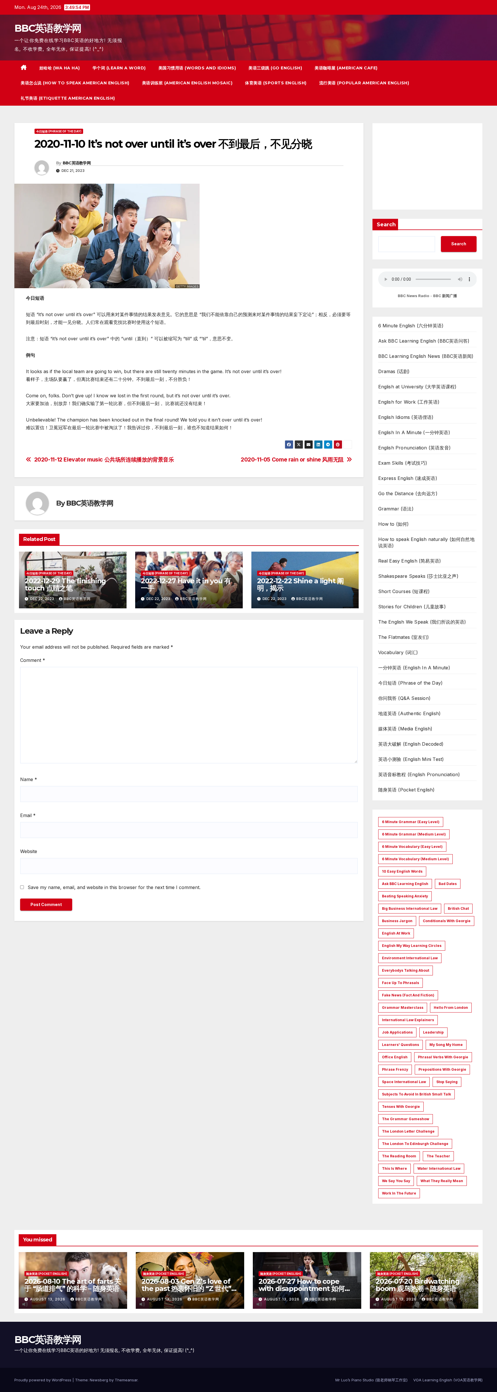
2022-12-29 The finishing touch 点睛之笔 (65, 584)
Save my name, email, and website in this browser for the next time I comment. (114, 887)
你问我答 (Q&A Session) (404, 698)
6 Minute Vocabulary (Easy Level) (412, 846)
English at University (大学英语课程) (417, 387)
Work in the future (399, 1193)
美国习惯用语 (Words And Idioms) (197, 68)
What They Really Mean (441, 1181)
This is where (394, 1168)
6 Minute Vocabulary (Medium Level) (415, 859)
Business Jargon (397, 921)
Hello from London (451, 1007)
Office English (395, 1057)
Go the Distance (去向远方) (407, 493)
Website (28, 851)
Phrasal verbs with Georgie (443, 1057)
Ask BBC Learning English (405, 884)
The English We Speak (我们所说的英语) (422, 622)
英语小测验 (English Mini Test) (411, 759)
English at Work (396, 933)
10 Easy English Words (402, 871)
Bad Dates (448, 884)
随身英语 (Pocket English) (406, 790)
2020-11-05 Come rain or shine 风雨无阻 (292, 459)
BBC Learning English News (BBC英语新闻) (426, 356)
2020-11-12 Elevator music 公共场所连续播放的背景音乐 (104, 459)
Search (386, 224)
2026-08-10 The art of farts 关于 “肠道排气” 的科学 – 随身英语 (72, 1285)
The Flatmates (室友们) (403, 637)
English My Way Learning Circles (411, 945)
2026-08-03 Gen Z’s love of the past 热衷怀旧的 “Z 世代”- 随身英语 (188, 1288)
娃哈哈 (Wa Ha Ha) (59, 68)
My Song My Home (446, 1044)
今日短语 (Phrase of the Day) (58, 131)
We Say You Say (396, 1181)
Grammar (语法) (396, 509)
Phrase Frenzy (395, 1069)
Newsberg (99, 1380)
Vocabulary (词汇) (398, 652)
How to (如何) (393, 524)
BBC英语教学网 (47, 28)
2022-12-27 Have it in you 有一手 (186, 584)
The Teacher (438, 1156)
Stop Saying (447, 1082)
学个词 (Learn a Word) (119, 68)
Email (28, 815)
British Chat (458, 908)
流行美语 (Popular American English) (364, 83)
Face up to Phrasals (400, 983)
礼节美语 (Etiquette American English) (68, 98)
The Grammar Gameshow (405, 1119)
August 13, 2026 (48, 1299)
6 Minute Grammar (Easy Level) (410, 822)
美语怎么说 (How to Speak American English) (75, 83)
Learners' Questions (400, 1044)
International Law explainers (408, 1020)
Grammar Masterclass (402, 1007)
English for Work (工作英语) (409, 402)
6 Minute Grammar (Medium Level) (414, 834)
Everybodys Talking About (405, 970)
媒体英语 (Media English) (405, 729)
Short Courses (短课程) (404, 591)
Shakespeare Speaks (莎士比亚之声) (418, 576)
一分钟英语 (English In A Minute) (414, 668)
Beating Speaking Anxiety (405, 896)
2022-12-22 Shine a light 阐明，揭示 (300, 584)
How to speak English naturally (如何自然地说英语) (426, 542)
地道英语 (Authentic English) (409, 713)
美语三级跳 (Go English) (275, 68)
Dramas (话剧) (394, 371)
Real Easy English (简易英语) (409, 561)
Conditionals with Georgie (447, 921)
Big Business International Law (409, 908)
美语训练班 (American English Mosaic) (187, 83)
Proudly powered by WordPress (43, 1380)
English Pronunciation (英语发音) (414, 448)
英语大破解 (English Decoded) (411, 744)
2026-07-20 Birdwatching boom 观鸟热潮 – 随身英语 (417, 1285)
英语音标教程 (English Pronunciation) (419, 774)
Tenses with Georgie (401, 1106)
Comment (32, 660)
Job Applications (397, 1032)
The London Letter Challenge (408, 1131)
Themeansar (126, 1380)
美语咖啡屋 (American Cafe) (346, 68)
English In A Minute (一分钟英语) (414, 432)
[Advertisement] (427, 166)
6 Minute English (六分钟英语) (411, 325)
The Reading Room (399, 1156)
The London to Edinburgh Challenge (415, 1144)
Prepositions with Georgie (442, 1069)
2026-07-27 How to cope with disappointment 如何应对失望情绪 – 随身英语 (305, 1288)
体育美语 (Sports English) (276, 83)
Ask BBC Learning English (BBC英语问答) (424, 341)
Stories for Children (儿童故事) (412, 606)
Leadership (433, 1032)
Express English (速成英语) (407, 478)
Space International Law (404, 1082)
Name (28, 779)
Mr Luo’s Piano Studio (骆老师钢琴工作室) (371, 1380)
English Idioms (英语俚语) (406, 417)
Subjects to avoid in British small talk (416, 1094)
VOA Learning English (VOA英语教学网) (448, 1380)
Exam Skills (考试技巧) (402, 463)
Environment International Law (410, 958)
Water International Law (438, 1168)
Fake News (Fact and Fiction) (408, 995)
